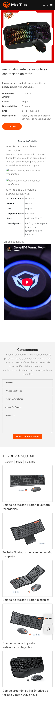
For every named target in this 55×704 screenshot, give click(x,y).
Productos (30, 462)
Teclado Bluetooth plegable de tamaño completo (27, 554)
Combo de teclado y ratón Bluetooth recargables (26, 507)
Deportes (8, 462)
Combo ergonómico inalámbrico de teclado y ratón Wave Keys (25, 692)
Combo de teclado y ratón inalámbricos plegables (19, 645)
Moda (19, 462)
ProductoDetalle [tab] (27, 141)
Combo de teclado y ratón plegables (25, 599)
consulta (12, 126)
